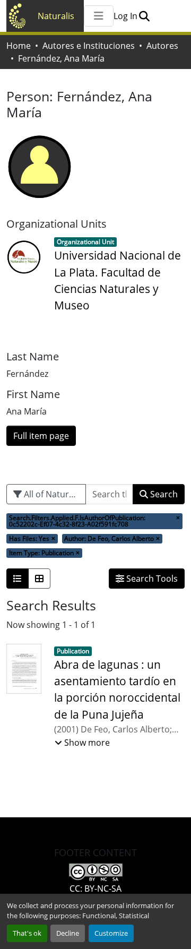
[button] (144, 16)
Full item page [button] (41, 436)
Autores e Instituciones (88, 45)
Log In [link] (125, 16)
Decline (67, 933)
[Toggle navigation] (99, 16)
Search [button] (163, 494)
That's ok (27, 933)
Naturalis (56, 16)
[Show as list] (17, 578)
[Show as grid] (39, 578)
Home (18, 45)
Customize (111, 933)
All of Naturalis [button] (52, 494)
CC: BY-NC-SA (95, 888)
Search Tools (151, 578)
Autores (162, 45)
